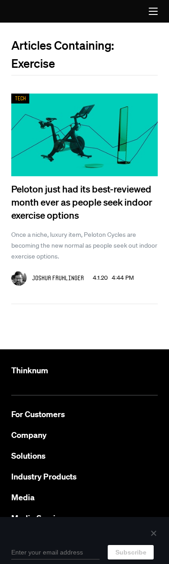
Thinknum (29, 370)
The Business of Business (30, 11)
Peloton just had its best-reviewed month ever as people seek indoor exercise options (81, 202)
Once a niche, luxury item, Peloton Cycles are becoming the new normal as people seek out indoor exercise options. (84, 245)
